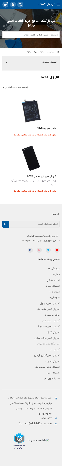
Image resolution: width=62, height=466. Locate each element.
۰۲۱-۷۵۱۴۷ (47, 419)
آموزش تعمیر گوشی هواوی (47, 338)
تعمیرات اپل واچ (52, 379)
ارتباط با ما (54, 292)
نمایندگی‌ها (54, 298)
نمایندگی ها (54, 269)
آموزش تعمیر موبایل (50, 303)
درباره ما (56, 274)
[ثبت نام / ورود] (13, 5)
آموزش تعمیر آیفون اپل (48, 309)
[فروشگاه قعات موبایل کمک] (47, 4)
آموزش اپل (54, 350)
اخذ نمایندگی (53, 280)
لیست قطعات (49, 62)
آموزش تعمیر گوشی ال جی (47, 355)
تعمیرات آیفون (53, 373)
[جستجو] (20, 5)
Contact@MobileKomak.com (35, 424)
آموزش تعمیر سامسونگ (48, 327)
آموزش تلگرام (53, 332)
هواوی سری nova (47, 52)
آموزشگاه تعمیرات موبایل (48, 344)
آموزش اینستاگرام (51, 321)
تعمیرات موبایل (52, 286)
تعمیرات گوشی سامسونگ (47, 367)
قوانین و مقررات (52, 315)
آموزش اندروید (52, 361)
